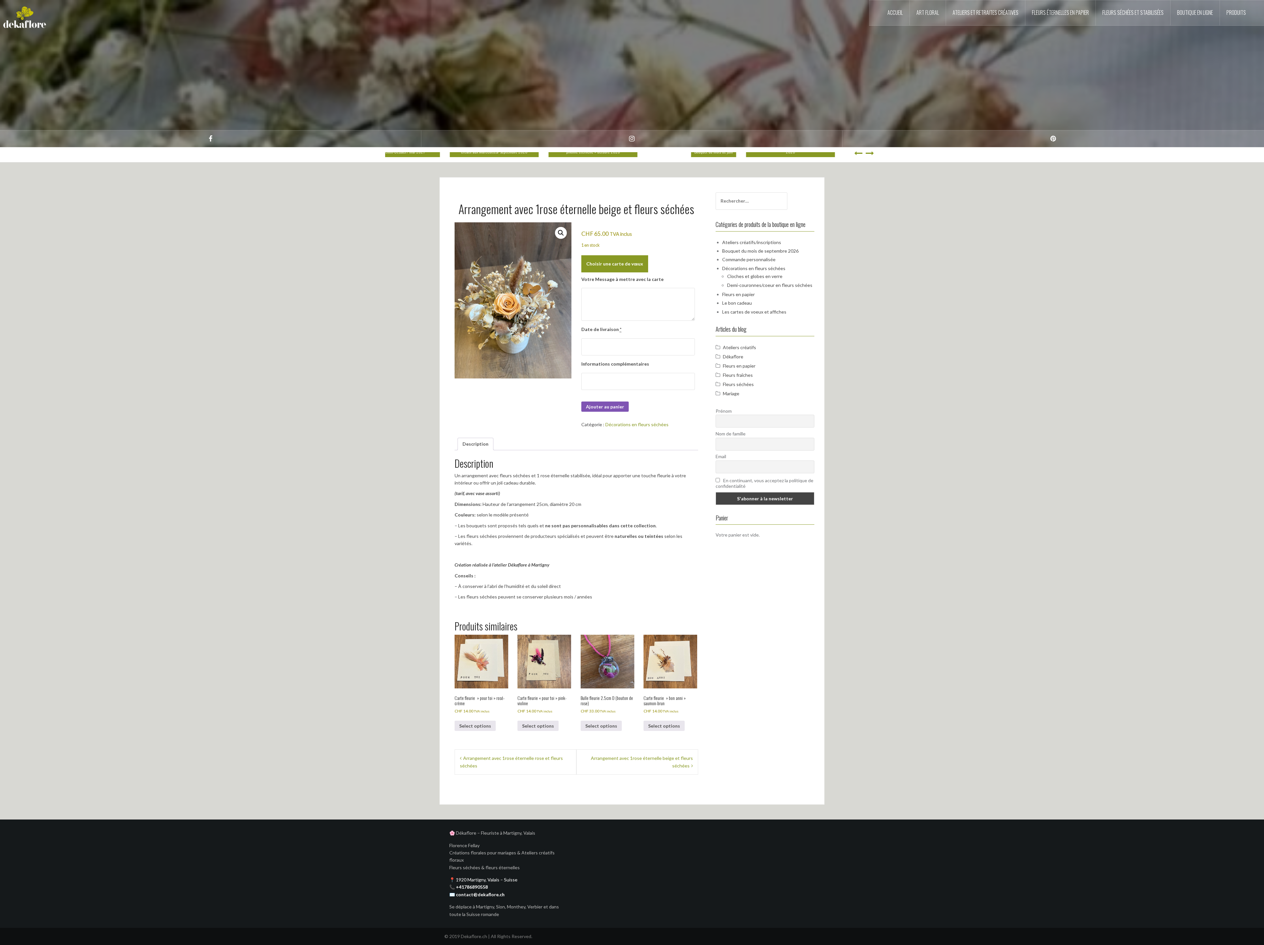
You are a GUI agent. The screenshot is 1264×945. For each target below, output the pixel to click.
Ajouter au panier (605, 406)
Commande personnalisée (749, 259)
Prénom (724, 411)
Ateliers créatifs (739, 347)
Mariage (731, 393)
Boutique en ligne (1195, 12)
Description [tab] (475, 444)
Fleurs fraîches (738, 375)
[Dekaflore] (24, 15)
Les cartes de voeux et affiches (754, 312)
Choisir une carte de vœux (614, 263)
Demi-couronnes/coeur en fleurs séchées (769, 285)
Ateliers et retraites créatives (985, 12)
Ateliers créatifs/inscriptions (751, 242)
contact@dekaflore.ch (480, 894)
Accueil (895, 12)
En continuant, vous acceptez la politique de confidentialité (764, 483)
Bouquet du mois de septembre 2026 (760, 251)
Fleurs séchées (738, 384)
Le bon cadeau (737, 303)
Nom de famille (731, 433)
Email (721, 456)
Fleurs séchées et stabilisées (1133, 12)
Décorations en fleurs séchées (637, 424)
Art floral (927, 12)
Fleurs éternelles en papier (1060, 12)
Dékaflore (733, 356)
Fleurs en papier (738, 294)
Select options (475, 726)
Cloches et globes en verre (754, 276)
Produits (1236, 12)
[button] (561, 233)
